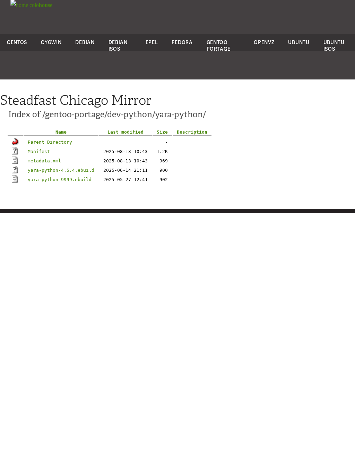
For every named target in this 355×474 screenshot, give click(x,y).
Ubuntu (298, 42)
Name (61, 132)
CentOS (17, 42)
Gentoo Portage (219, 45)
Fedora (182, 42)
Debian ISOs (118, 45)
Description (192, 132)
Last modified (125, 132)
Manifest (39, 151)
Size (162, 132)
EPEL (152, 42)
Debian (84, 42)
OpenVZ (264, 42)
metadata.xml (44, 160)
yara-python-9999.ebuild (60, 179)
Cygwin (51, 42)
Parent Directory (50, 142)
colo (40, 5)
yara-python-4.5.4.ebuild (61, 170)
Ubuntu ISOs (334, 45)
